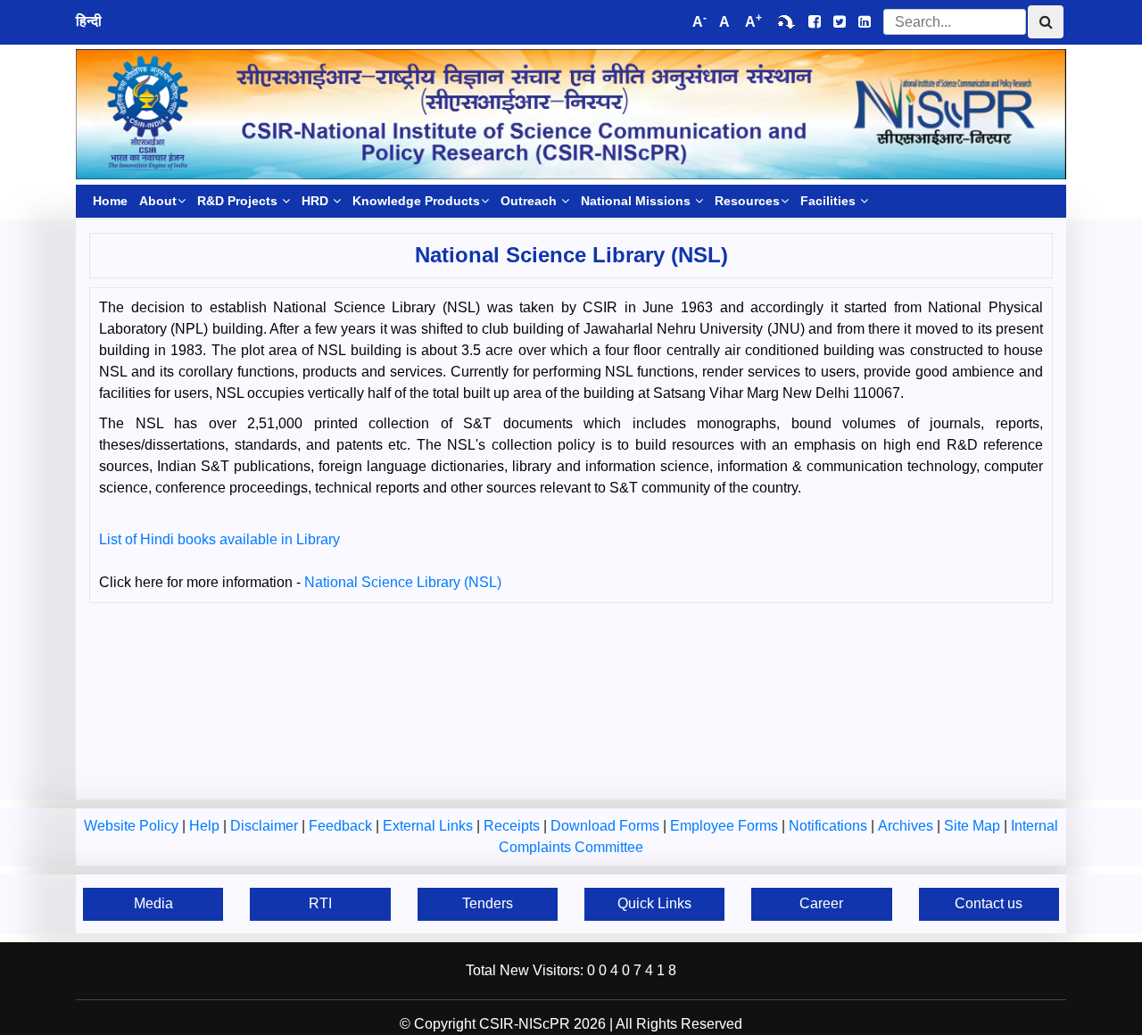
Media (153, 903)
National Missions (637, 201)
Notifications (830, 825)
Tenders (487, 903)
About (158, 201)
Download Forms (606, 825)
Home (110, 201)
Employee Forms (726, 825)
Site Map (974, 825)
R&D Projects (239, 201)
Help (206, 825)
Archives (907, 825)
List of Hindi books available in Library (219, 539)
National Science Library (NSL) (402, 582)
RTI (320, 903)
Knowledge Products (416, 201)
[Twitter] (839, 21)
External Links (429, 825)
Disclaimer (266, 825)
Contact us (988, 903)
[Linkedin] (864, 21)
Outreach (530, 201)
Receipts (513, 825)
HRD (317, 201)
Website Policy (133, 825)
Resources (747, 201)
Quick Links (654, 903)
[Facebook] (814, 21)
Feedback (342, 825)
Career (821, 903)
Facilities (829, 201)
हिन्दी (89, 21)
